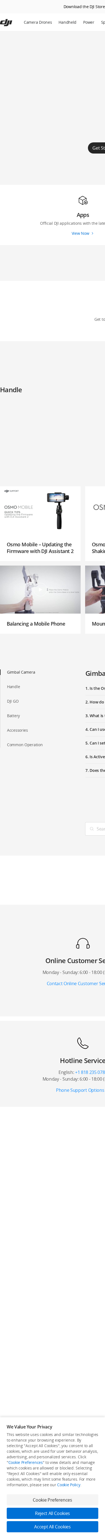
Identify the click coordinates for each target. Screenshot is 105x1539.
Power (88, 22)
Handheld (67, 22)
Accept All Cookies (52, 1527)
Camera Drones (38, 22)
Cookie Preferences (25, 1462)
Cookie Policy (68, 1484)
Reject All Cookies (52, 1513)
